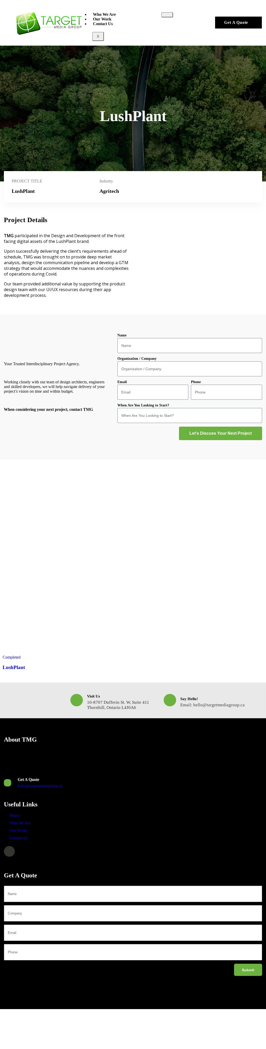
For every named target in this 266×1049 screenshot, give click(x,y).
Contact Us (103, 24)
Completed (12, 657)
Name (122, 335)
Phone (196, 382)
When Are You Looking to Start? (143, 405)
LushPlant (14, 667)
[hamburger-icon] (167, 14)
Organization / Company (137, 359)
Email (122, 382)
